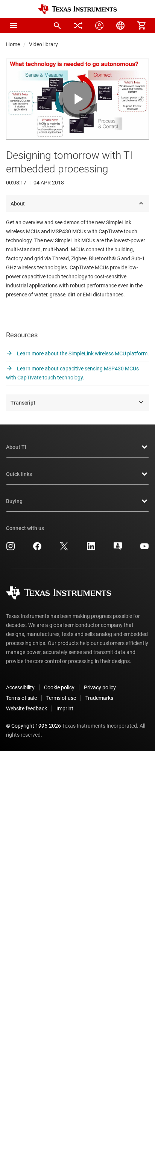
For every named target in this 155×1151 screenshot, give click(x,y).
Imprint (64, 708)
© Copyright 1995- (33, 726)
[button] (13, 25)
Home (13, 44)
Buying (14, 501)
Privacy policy (100, 687)
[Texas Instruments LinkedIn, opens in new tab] (91, 549)
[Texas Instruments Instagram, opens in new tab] (10, 549)
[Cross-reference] (78, 25)
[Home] (77, 9)
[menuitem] (57, 25)
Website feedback (26, 708)
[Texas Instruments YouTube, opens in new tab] (144, 549)
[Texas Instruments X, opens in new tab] (63, 549)
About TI (16, 447)
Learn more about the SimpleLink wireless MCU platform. (82, 353)
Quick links (19, 474)
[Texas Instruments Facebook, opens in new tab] (37, 549)
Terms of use (61, 698)
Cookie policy (59, 687)
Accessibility (20, 687)
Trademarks (99, 698)
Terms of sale (21, 698)
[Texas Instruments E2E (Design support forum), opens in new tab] (117, 549)
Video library (43, 44)
